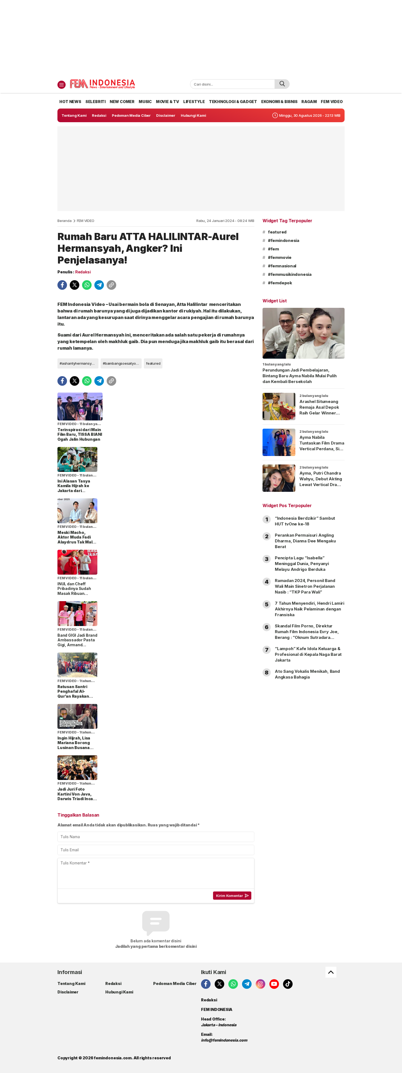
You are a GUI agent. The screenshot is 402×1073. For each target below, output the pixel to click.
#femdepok (280, 282)
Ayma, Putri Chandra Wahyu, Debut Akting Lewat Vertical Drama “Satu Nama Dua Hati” (321, 481)
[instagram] (260, 984)
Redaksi (83, 272)
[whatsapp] (87, 285)
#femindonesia (283, 240)
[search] (282, 84)
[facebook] (62, 285)
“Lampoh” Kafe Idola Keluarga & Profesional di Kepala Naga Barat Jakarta (308, 654)
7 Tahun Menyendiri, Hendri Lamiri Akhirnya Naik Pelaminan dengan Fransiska (309, 609)
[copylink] (111, 285)
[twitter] (74, 285)
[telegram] (99, 285)
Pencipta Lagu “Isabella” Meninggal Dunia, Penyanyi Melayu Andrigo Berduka (302, 563)
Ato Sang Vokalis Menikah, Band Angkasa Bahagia (307, 674)
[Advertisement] (201, 38)
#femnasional (282, 265)
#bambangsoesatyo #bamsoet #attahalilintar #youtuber (122, 363)
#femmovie (280, 257)
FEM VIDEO (85, 220)
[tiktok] (288, 984)
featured (153, 363)
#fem (273, 249)
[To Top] (330, 972)
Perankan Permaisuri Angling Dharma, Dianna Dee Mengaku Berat (305, 541)
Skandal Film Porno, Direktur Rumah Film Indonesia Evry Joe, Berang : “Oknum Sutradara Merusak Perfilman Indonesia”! (307, 634)
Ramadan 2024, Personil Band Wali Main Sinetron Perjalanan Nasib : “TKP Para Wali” (305, 586)
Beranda (64, 220)
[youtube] (274, 984)
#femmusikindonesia (289, 274)
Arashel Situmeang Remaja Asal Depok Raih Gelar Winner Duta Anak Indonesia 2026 (320, 413)
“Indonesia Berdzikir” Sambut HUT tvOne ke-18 (305, 521)
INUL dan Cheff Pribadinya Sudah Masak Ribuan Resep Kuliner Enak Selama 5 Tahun (75, 593)
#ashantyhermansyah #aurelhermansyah (79, 363)
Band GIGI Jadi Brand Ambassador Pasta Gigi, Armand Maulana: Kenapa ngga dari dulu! (77, 645)
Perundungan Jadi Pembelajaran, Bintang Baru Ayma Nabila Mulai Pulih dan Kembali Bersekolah (299, 375)
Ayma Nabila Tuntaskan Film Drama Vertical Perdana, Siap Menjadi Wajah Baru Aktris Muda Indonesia (321, 452)
